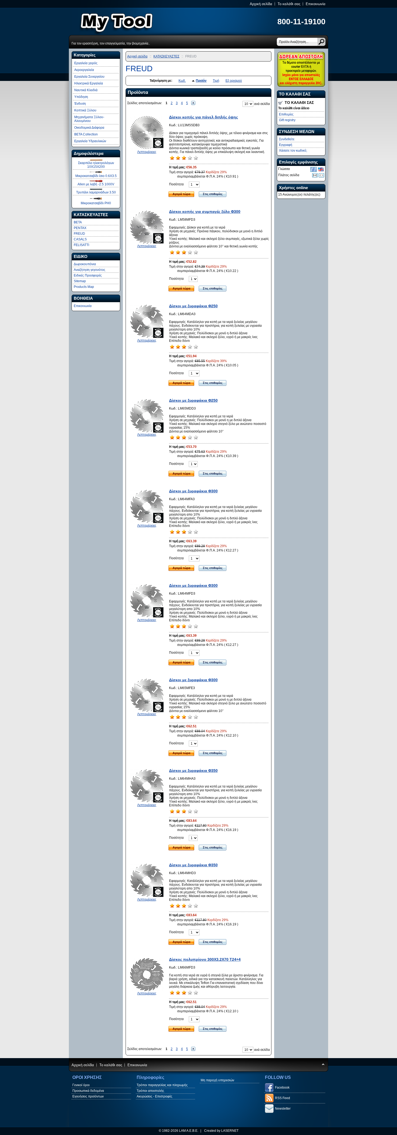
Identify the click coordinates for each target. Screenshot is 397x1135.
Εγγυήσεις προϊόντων (88, 1096)
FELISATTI (81, 245)
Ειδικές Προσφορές (88, 275)
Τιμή (216, 81)
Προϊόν (201, 81)
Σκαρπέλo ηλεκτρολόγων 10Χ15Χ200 (96, 165)
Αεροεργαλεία (84, 70)
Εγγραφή (285, 145)
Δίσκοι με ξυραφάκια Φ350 (193, 770)
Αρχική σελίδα (261, 4)
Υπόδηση (81, 97)
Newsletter (283, 1108)
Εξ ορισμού (234, 81)
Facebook (282, 1087)
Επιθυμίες (286, 114)
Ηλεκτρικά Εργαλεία (88, 83)
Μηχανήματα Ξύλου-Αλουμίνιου (89, 119)
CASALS (80, 239)
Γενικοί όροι (81, 1085)
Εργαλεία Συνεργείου (89, 77)
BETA (78, 222)
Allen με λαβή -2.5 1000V (96, 184)
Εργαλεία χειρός (85, 63)
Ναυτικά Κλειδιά (85, 90)
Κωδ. (182, 81)
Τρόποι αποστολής (150, 1091)
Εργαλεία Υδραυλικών (90, 141)
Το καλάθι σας (289, 4)
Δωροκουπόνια (85, 264)
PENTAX (80, 228)
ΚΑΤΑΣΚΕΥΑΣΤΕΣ (166, 56)
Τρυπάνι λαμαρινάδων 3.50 (96, 192)
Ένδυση (80, 103)
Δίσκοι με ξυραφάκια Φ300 (193, 491)
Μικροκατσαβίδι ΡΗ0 (96, 203)
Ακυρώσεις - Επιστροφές (154, 1096)
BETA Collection (86, 134)
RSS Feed (282, 1098)
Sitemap (80, 281)
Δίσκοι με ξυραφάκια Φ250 (193, 306)
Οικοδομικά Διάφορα (89, 127)
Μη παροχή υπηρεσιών (217, 1080)
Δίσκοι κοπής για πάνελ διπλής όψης (203, 117)
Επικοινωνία (315, 4)
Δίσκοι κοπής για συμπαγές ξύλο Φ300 (204, 211)
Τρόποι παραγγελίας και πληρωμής (162, 1085)
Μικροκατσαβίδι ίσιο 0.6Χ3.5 (96, 176)
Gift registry (287, 120)
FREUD (79, 234)
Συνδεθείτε (286, 139)
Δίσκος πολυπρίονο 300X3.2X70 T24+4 (205, 959)
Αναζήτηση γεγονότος (89, 270)
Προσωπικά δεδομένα (88, 1091)
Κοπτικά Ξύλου (85, 110)
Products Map (84, 287)
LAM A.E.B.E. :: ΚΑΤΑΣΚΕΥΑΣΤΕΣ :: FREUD (136, 21)
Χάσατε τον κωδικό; (293, 150)
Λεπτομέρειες (146, 152)
